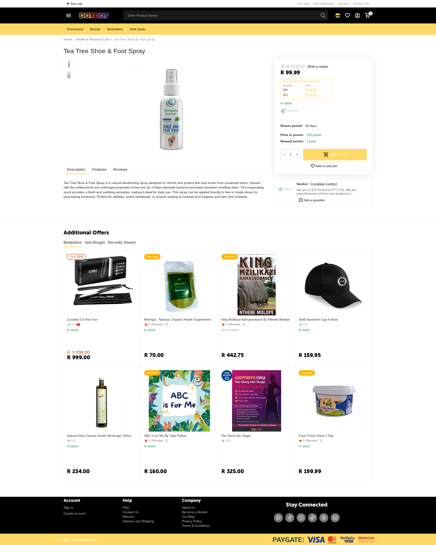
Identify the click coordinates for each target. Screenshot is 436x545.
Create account (75, 513)
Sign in (68, 507)
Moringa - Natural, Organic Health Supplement (177, 319)
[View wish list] (347, 15)
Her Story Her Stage (235, 435)
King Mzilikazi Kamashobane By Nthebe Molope (255, 319)
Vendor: (303, 184)
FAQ (126, 507)
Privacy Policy (192, 521)
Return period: (291, 126)
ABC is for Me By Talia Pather (165, 435)
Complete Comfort (324, 184)
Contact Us (131, 512)
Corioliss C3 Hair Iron (82, 319)
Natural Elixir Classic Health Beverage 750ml (99, 435)
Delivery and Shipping (138, 521)
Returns (128, 516)
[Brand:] (289, 110)
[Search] (323, 15)
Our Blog (188, 516)
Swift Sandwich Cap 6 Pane (318, 319)
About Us (188, 507)
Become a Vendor (195, 512)
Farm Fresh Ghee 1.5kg (316, 435)
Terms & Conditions (196, 525)
